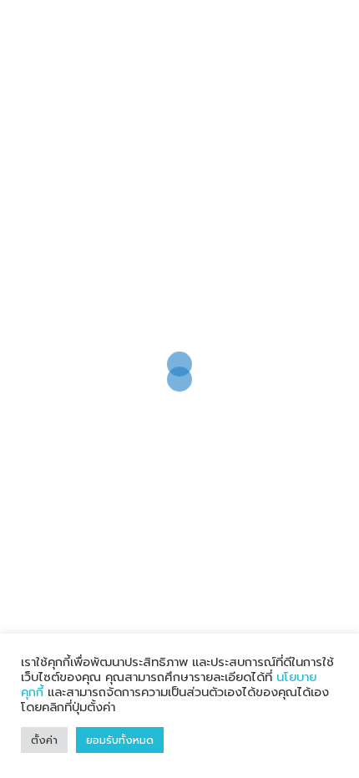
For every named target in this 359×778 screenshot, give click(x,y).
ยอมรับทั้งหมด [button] (120, 740)
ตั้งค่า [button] (44, 740)
